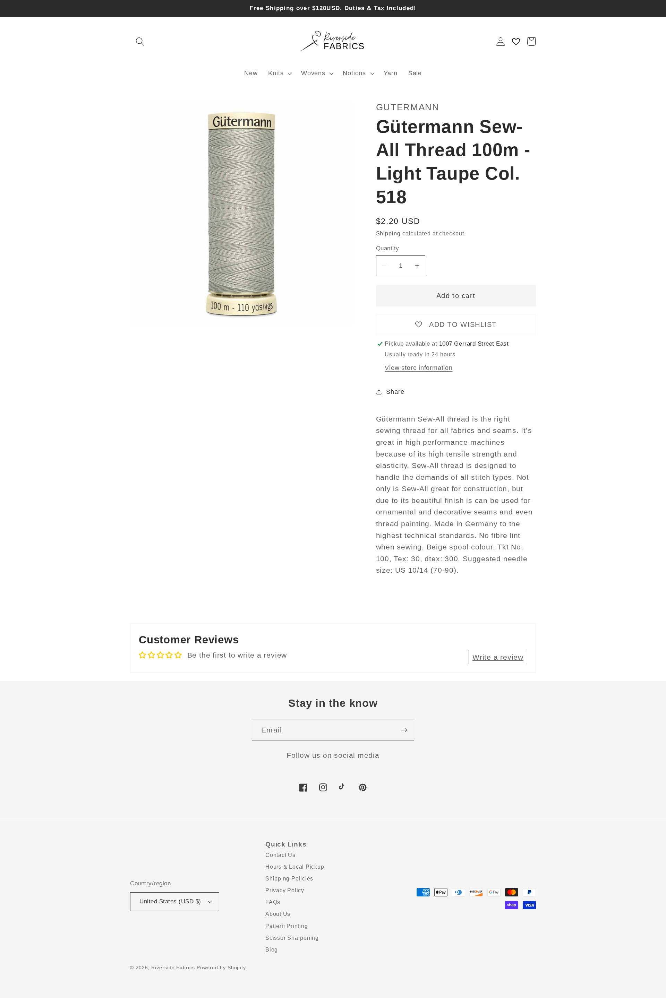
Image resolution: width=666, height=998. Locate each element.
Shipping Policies (289, 879)
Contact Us (280, 855)
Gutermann (407, 107)
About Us (277, 914)
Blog (271, 950)
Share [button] (395, 391)
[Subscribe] (404, 730)
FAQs (272, 902)
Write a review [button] (497, 657)
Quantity (387, 248)
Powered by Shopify (221, 967)
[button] (140, 41)
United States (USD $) (170, 901)
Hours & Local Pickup (294, 867)
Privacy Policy (284, 890)
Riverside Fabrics (173, 967)
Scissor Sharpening (292, 938)
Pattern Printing (286, 926)
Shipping (388, 233)
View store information (418, 367)
